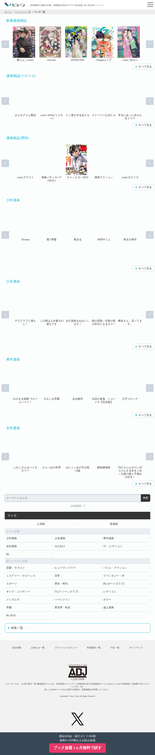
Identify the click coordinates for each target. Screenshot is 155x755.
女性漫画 (11, 546)
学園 (9, 607)
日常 (57, 575)
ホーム (8, 12)
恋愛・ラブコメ (15, 567)
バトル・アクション (115, 567)
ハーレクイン (63, 599)
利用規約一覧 (94, 647)
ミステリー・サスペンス (20, 575)
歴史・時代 (61, 583)
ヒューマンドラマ (65, 567)
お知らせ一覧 (38, 647)
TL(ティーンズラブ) (66, 591)
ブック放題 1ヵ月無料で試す (77, 748)
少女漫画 (60, 538)
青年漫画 (108, 538)
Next (149, 44)
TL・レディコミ (112, 546)
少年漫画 (11, 538)
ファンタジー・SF (114, 575)
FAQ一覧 (114, 647)
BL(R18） (12, 615)
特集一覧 (17, 628)
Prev (5, 44)
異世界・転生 (63, 607)
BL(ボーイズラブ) (113, 583)
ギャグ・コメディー (18, 591)
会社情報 (16, 647)
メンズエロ (12, 599)
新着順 (114, 524)
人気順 (41, 524)
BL (8, 554)
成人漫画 (108, 607)
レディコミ (109, 591)
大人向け (60, 546)
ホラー (107, 599)
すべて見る (145, 66)
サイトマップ (136, 647)
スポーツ (11, 583)
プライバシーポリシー (65, 647)
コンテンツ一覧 (23, 12)
